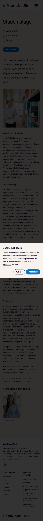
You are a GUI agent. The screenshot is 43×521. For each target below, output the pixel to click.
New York (6, 491)
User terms (26, 483)
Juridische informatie (30, 486)
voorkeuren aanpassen (18, 262)
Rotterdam (6, 494)
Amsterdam (7, 477)
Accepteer (33, 272)
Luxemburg (7, 487)
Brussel (5, 480)
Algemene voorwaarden (31, 479)
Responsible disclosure (30, 490)
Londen (5, 484)
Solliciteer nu (11, 50)
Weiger (19, 272)
